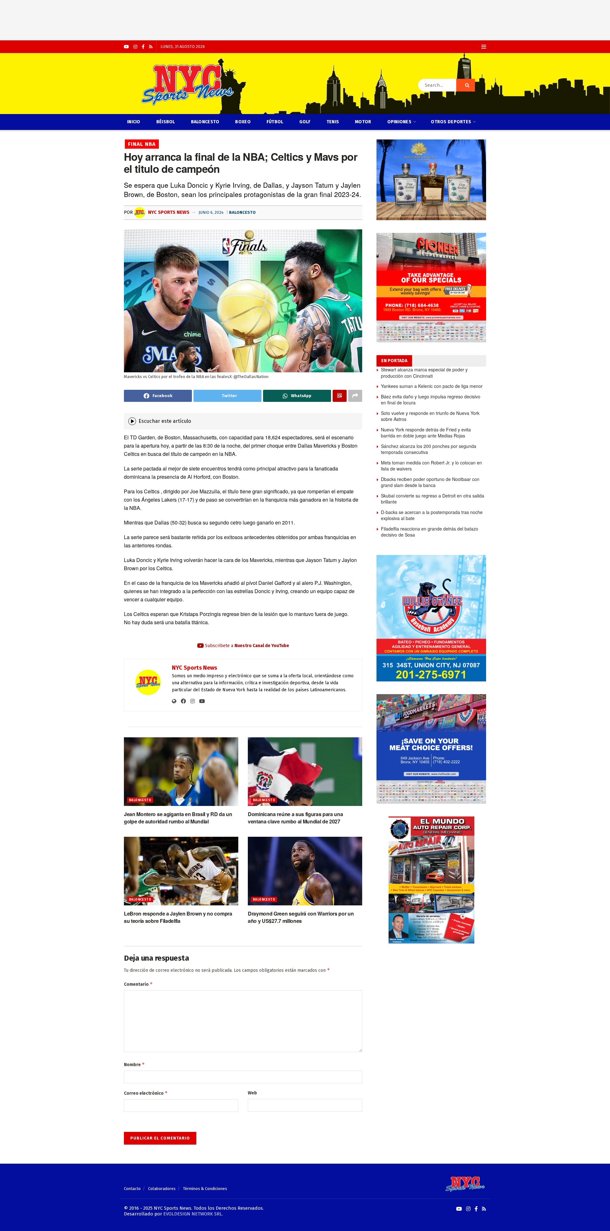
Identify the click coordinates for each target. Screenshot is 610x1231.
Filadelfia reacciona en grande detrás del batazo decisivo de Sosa (429, 531)
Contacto (132, 1188)
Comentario (138, 984)
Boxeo (242, 122)
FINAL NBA (142, 144)
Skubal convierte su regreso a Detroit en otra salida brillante (432, 498)
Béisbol (165, 122)
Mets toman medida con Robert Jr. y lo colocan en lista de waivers (431, 465)
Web (252, 1093)
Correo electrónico (146, 1093)
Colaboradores (162, 1188)
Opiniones (399, 122)
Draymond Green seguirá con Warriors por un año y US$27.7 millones (301, 917)
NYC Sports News (168, 212)
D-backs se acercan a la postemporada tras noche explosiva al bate (432, 515)
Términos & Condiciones (205, 1188)
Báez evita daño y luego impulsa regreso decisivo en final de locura (430, 399)
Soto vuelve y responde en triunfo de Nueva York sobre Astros (430, 416)
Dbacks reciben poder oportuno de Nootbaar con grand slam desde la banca (430, 482)
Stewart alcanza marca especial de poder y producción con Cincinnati (424, 372)
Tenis (333, 122)
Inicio (133, 122)
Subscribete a (246, 645)
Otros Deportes (451, 122)
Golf (305, 122)
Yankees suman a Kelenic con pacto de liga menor (432, 386)
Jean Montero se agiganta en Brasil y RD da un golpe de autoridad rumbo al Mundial (178, 817)
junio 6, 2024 (211, 212)
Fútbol (275, 122)
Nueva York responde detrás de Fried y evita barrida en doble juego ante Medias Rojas (426, 432)
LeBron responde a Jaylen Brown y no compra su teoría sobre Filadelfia (178, 917)
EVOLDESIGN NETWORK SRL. (193, 1214)
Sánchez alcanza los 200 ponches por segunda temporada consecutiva (428, 449)
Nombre (134, 1064)
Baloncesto (205, 122)
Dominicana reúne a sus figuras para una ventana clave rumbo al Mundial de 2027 (295, 817)
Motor (363, 122)
